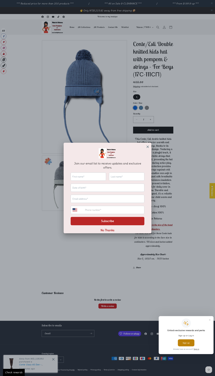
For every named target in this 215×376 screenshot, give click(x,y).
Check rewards (14, 372)
